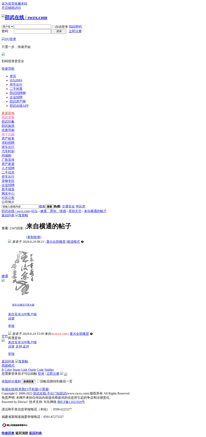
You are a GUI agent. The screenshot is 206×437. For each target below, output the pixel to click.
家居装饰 (8, 113)
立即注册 (75, 31)
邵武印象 (8, 121)
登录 (41, 373)
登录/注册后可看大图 (23, 304)
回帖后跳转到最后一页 (56, 381)
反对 (26, 346)
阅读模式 (73, 241)
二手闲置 (16, 88)
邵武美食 (8, 117)
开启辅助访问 (11, 7)
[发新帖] (21, 215)
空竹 (5, 336)
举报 (11, 326)
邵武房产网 (18, 101)
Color (8, 369)
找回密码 (75, 26)
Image (17, 369)
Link (24, 369)
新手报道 (8, 189)
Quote (32, 369)
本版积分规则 (11, 381)
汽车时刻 (8, 151)
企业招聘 (16, 97)
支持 (19, 346)
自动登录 (61, 26)
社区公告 (8, 197)
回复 (11, 318)
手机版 (33, 389)
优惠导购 (8, 130)
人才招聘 (8, 168)
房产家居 (8, 164)
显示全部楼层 (56, 241)
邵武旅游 (8, 126)
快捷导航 (8, 68)
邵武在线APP (19, 105)
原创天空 (75, 211)
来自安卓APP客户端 (22, 314)
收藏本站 (20, 3)
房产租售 (8, 138)
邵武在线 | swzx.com (16, 211)
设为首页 (8, 3)
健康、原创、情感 (53, 211)
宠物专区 (8, 181)
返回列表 (8, 215)
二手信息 (8, 172)
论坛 (16, 80)
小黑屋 (43, 389)
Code (40, 369)
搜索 (42, 206)
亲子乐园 (8, 134)
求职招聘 (8, 142)
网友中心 (8, 193)
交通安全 (68, 206)
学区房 (80, 206)
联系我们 (21, 389)
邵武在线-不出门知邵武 (49, 393)
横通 (5, 276)
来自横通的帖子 (95, 211)
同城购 (6, 155)
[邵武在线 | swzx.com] (24, 17)
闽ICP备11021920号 (71, 402)
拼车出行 (16, 84)
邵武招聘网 (18, 93)
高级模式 (8, 365)
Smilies (49, 369)
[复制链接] (33, 237)
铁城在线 (8, 389)
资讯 (13, 76)
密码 (5, 31)
